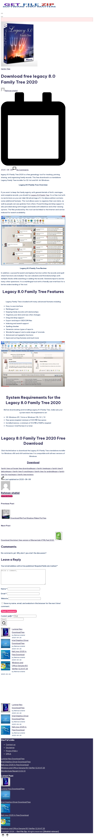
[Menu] (2, 13)
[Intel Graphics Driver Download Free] (5, 644)
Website (4, 598)
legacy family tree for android (40, 471)
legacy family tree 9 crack (17, 471)
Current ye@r (7, 616)
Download (33, 462)
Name (4, 589)
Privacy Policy (12, 751)
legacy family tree (38, 468)
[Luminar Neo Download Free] (5, 633)
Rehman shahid (10, 492)
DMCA (8, 754)
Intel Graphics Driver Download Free (16, 762)
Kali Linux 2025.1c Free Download (15, 765)
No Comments (22, 170)
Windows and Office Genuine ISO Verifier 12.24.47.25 (20, 666)
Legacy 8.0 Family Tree (40, 195)
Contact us (10, 745)
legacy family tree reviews (23, 474)
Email (4, 594)
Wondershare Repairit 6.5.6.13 (13, 771)
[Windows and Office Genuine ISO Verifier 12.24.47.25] (5, 666)
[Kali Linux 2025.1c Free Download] (5, 655)
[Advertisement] (15, 689)
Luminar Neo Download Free (12, 759)
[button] (7, 496)
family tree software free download (16, 468)
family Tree (5, 69)
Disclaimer (10, 748)
